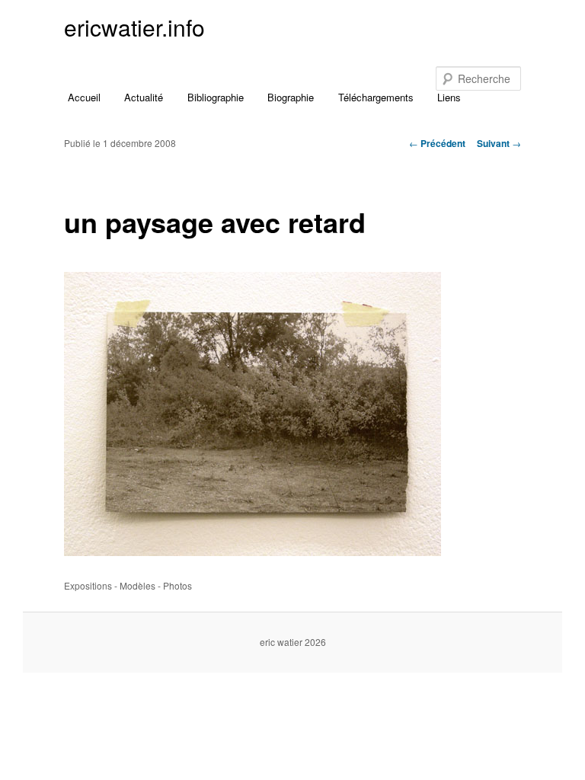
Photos (177, 585)
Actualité (143, 97)
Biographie (290, 97)
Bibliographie (215, 97)
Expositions (88, 585)
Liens (449, 97)
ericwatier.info (134, 27)
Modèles (137, 585)
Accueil (84, 97)
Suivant (499, 143)
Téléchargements (376, 97)
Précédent (437, 143)
